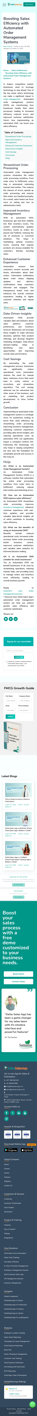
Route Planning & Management (15, 1354)
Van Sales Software (11, 1262)
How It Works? (10, 1229)
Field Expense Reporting (13, 1345)
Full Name (9, 696)
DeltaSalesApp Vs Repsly (14, 1309)
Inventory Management (12, 1283)
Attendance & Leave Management (17, 1341)
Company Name (24, 696)
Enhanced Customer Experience (18, 145)
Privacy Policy (11, 1409)
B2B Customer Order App (14, 1274)
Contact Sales (18, 981)
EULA (29, 1409)
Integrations (8, 1238)
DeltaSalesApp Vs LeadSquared (16, 1317)
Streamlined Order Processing (18, 136)
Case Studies (9, 1207)
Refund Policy (21, 1409)
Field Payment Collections (14, 1363)
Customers (8, 1199)
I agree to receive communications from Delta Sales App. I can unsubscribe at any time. (19, 663)
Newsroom (8, 1212)
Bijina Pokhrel (7, 46)
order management (11, 99)
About (6, 1164)
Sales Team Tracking (11, 1257)
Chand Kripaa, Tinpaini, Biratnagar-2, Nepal (16, 1096)
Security (19, 1411)
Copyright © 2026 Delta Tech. (18, 1413)
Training (7, 1233)
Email (7, 706)
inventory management (13, 507)
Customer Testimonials (12, 1203)
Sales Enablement (19, 70)
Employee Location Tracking (14, 1333)
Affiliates (7, 1181)
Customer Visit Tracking (13, 1358)
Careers (7, 1169)
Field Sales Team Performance (15, 1375)
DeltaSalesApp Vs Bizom (13, 1300)
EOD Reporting (10, 1371)
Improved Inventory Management (13, 141)
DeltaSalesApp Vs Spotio (13, 1313)
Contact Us (8, 1185)
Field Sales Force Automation (15, 1253)
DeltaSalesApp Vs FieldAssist (15, 1305)
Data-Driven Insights (14, 148)
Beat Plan (8, 1350)
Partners (7, 1177)
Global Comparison (11, 1296)
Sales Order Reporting (12, 1337)
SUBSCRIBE (19, 657)
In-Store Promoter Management (16, 1266)
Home (6, 70)
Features (7, 1225)
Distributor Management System (16, 1270)
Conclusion (10, 155)
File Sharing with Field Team (14, 1367)
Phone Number (23, 706)
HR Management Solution (13, 1279)
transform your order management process (18, 592)
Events (6, 1173)
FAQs (7, 158)
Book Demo (29, 4)
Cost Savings (10, 152)
